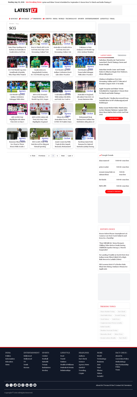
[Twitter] (11, 385)
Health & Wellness (67, 365)
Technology (101, 359)
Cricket (21, 44)
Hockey (45, 370)
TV (25, 362)
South (26, 365)
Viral (99, 367)
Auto (99, 365)
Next (63, 156)
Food (62, 356)
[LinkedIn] (27, 385)
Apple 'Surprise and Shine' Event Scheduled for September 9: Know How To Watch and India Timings (66, 2)
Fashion (63, 362)
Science (82, 362)
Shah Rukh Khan (106, 315)
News (7, 365)
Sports (45, 353)
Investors (128, 385)
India (7, 353)
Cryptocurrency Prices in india (111, 323)
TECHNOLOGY (71, 19)
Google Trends (107, 155)
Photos (99, 370)
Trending (37, 19)
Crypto (48, 19)
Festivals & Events (67, 367)
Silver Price (119, 334)
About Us (118, 356)
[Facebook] (7, 385)
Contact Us (119, 385)
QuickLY (82, 367)
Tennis (44, 365)
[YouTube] (19, 385)
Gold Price (116, 319)
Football (45, 359)
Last (70, 156)
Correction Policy (122, 359)
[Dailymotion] (15, 385)
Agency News (68, 66)
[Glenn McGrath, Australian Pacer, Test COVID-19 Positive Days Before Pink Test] (63, 109)
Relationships (65, 370)
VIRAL (112, 19)
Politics (8, 356)
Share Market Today (108, 311)
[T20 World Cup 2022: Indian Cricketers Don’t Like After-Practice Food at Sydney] (63, 62)
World (99, 356)
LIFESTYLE (104, 19)
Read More (114, 118)
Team (117, 370)
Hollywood (28, 359)
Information (10, 359)
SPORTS (81, 19)
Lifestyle (65, 353)
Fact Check (121, 311)
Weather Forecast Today (109, 330)
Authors (82, 356)
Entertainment (31, 353)
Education (9, 362)
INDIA (55, 19)
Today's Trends (114, 191)
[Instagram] (23, 385)
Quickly (14, 19)
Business (100, 362)
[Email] (34, 385)
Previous (42, 156)
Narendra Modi (106, 334)
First (32, 156)
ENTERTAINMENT (92, 19)
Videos (21, 113)
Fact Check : (121, 353)
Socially (25, 19)
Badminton (46, 367)
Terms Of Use (109, 385)
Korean (26, 367)
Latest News (106, 55)
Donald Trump (120, 315)
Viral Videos (105, 319)
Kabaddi (45, 362)
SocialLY (100, 376)
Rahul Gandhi (105, 327)
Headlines (84, 353)
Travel (62, 359)
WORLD (61, 19)
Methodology (120, 362)
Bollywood (28, 356)
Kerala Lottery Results (108, 338)
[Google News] (31, 385)
